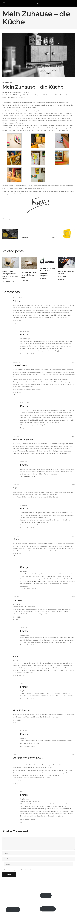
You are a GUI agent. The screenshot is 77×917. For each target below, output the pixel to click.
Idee (36, 95)
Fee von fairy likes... (24, 439)
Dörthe (17, 301)
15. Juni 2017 (24, 280)
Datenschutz (47, 909)
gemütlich (23, 95)
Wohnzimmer (7, 107)
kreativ (62, 95)
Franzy (17, 92)
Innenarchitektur (43, 95)
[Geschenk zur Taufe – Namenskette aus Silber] (29, 263)
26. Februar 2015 (7, 82)
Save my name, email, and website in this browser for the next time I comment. (30, 870)
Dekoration (9, 95)
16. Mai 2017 (61, 279)
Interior (57, 95)
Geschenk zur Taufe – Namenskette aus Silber (29, 275)
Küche (67, 95)
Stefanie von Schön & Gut (27, 757)
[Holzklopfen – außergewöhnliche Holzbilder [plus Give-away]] (10, 262)
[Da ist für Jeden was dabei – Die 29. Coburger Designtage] (48, 261)
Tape (8, 97)
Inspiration (52, 95)
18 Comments (24, 92)
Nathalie (17, 600)
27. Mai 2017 (43, 278)
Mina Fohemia (21, 710)
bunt (3, 95)
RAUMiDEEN (20, 365)
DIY (14, 95)
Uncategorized (7, 92)
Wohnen (23, 97)
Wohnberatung (15, 97)
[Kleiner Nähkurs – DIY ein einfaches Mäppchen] (66, 262)
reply (73, 297)
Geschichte (30, 95)
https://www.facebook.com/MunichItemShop (35, 581)
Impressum (13, 910)
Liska (16, 539)
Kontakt (45, 895)
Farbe (18, 95)
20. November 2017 (8, 281)
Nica (15, 656)
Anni (15, 488)
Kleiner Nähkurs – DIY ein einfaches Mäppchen (66, 273)
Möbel (4, 97)
